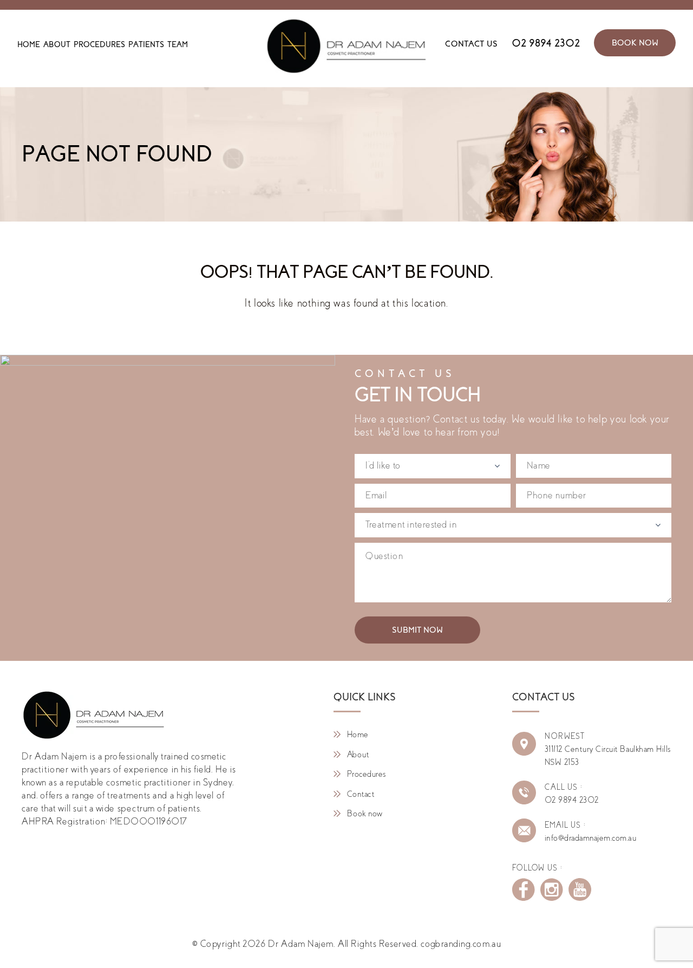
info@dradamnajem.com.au (590, 838)
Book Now (635, 42)
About (56, 44)
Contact (360, 794)
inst (551, 889)
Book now (365, 813)
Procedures (99, 44)
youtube (579, 889)
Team (177, 44)
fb (523, 889)
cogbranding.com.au (461, 944)
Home (28, 44)
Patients (146, 44)
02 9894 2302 (546, 43)
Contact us (471, 44)
